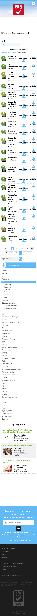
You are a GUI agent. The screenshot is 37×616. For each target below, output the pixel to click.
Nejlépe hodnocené (8, 52)
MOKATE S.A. (11, 181)
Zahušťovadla (6, 413)
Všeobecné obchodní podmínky (12, 563)
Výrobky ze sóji (7, 411)
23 (3, 122)
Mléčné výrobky (7, 330)
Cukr (3, 276)
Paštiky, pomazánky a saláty (11, 358)
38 (22, 249)
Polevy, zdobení (7, 364)
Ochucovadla (6, 350)
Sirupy (4, 388)
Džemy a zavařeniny (8, 303)
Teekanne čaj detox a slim (11, 187)
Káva (3, 314)
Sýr (3, 400)
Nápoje (4, 344)
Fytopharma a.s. (12, 211)
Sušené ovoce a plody (9, 397)
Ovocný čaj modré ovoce (11, 140)
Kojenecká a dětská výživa (10, 317)
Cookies (4, 569)
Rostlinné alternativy (8, 380)
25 (3, 208)
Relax (9, 150)
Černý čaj (7, 289)
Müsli (3, 342)
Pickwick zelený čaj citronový (11, 217)
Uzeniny (4, 408)
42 (11, 253)
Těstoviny (5, 402)
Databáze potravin (18, 33)
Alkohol (4, 271)
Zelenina (5, 419)
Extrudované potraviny (9, 306)
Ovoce (4, 355)
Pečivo (4, 361)
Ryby (4, 383)
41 (6, 253)
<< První (6, 249)
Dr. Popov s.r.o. (11, 126)
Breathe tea (12, 158)
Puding (4, 377)
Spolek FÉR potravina (9, 548)
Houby (4, 311)
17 (3, 178)
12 (3, 73)
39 (27, 249)
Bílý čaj (6, 294)
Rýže (4, 386)
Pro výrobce (6, 551)
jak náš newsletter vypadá (22, 540)
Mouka (4, 336)
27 (3, 166)
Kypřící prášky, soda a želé (10, 322)
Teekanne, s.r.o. (11, 191)
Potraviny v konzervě (9, 375)
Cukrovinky (5, 279)
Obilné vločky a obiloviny (10, 347)
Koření (4, 319)
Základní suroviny (7, 416)
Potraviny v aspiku (8, 372)
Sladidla (4, 391)
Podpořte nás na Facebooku (13, 575)
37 (17, 249)
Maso (4, 328)
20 (3, 65)
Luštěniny (5, 325)
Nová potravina (13, 265)
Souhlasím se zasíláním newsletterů (19, 532)
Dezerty (5, 300)
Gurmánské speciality (9, 308)
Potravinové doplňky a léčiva (11, 369)
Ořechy (4, 353)
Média (4, 554)
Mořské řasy (6, 333)
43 (16, 253)
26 (3, 57)
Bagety (4, 273)
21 (3, 196)
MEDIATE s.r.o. (11, 69)
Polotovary (5, 366)
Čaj (3, 282)
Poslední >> (28, 253)
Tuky (3, 405)
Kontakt (4, 557)
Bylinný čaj (7, 285)
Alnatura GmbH (12, 133)
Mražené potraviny (8, 339)
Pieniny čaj (11, 57)
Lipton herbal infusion (10, 74)
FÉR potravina (6, 33)
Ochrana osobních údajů (10, 566)
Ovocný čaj (7, 287)
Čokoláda (5, 297)
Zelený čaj (11, 131)
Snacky (4, 394)
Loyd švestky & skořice (11, 229)
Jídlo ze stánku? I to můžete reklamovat (18, 445)
